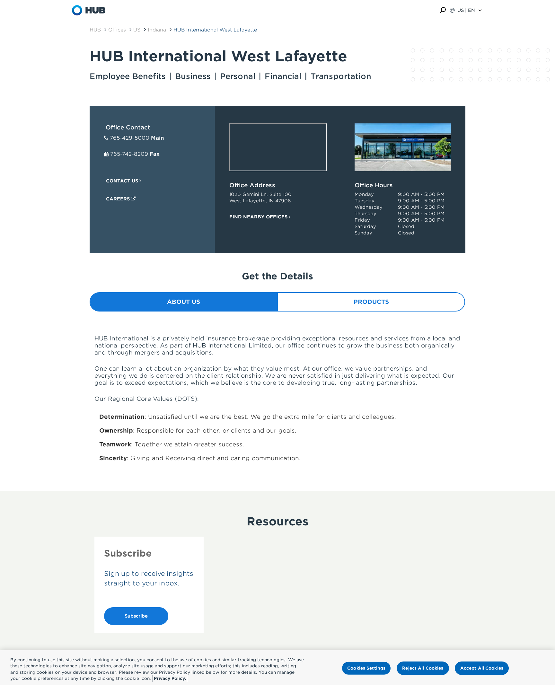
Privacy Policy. (170, 678)
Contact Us (122, 180)
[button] (442, 10)
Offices (117, 30)
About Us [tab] (183, 301)
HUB (95, 30)
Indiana (157, 30)
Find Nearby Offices (259, 216)
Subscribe (136, 616)
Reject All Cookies (422, 668)
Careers (118, 198)
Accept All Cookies (481, 668)
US (136, 30)
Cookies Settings (366, 668)
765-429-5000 (129, 138)
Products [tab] (371, 301)
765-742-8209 (129, 154)
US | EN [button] (466, 10)
